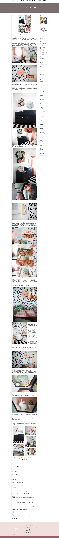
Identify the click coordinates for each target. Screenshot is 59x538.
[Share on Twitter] (23, 491)
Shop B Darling (17, 466)
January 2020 (41, 128)
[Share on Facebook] (22, 491)
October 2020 (41, 116)
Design (41, 62)
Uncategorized (42, 78)
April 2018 (41, 140)
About (30, 0)
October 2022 (41, 100)
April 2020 (41, 124)
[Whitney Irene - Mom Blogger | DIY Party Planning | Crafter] (15, 1)
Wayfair (15, 463)
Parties (41, 71)
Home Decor (27, 6)
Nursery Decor (32, 493)
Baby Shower (41, 58)
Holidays (41, 67)
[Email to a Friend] (24, 491)
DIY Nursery (29, 493)
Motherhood (31, 6)
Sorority (41, 75)
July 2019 (41, 136)
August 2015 (41, 153)
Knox (15, 468)
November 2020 (42, 115)
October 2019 (41, 132)
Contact (33, 0)
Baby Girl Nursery (26, 493)
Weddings (41, 79)
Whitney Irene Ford (33, 9)
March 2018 (41, 141)
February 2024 (42, 91)
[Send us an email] (15, 534)
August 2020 (41, 119)
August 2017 (41, 145)
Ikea (15, 461)
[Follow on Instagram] (13, 534)
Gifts (40, 66)
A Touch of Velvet (44, 41)
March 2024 (41, 90)
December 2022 (42, 99)
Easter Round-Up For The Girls (44, 38)
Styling (27, 0)
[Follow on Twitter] (14, 534)
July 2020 (41, 120)
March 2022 (41, 107)
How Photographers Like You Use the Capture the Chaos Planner (44, 44)
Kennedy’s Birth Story (34, 506)
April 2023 (41, 95)
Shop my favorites (39, 0)
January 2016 (41, 149)
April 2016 (41, 148)
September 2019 (42, 133)
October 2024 (41, 86)
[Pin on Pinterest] (26, 491)
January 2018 (41, 144)
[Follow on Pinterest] (17, 534)
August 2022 (41, 103)
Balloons (44, 0)
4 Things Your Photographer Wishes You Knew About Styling (44, 52)
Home (21, 0)
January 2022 (41, 108)
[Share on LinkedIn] (27, 491)
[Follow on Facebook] (12, 534)
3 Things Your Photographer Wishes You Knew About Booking (44, 48)
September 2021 (42, 111)
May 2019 (41, 137)
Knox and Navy (19, 285)
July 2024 (41, 87)
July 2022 (41, 104)
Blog (23, 0)
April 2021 (41, 112)
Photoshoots (41, 74)
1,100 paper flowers (33, 223)
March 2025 (41, 83)
